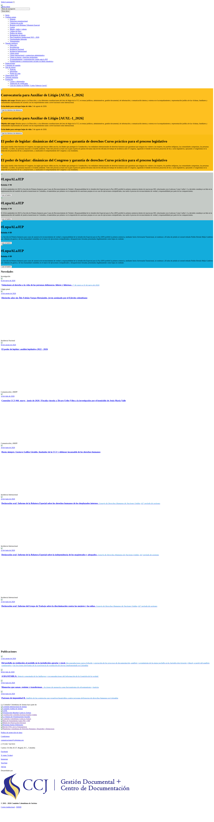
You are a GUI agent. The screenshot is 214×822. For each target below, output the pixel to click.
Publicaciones (10, 63)
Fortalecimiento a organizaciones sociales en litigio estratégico (31, 61)
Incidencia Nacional (17, 49)
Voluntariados (15, 41)
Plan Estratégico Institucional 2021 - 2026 (24, 37)
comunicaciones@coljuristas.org (12, 740)
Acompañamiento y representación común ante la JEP (29, 59)
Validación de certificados (19, 83)
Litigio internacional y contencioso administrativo (27, 55)
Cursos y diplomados (17, 81)
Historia (12, 19)
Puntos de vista (15, 73)
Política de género (16, 33)
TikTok (3, 767)
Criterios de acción (16, 23)
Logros (12, 27)
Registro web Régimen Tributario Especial (25, 25)
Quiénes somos (10, 17)
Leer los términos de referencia (12, 110)
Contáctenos (5, 736)
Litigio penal (14, 53)
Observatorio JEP (11, 75)
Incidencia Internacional (18, 51)
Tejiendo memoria (11, 77)
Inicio (7, 15)
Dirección (13, 45)
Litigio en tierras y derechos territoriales (24, 57)
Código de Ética (15, 31)
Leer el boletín (6, 195)
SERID (18, 807)
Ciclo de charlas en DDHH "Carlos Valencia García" (28, 85)
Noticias (13, 69)
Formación (9, 79)
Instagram (4, 759)
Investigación (14, 47)
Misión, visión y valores (18, 29)
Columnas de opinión (12, 65)
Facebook (4, 752)
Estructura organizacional (19, 21)
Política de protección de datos (11, 733)
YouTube (4, 763)
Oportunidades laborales (18, 39)
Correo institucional (8, 807)
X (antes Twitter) (7, 755)
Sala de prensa (10, 67)
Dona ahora (5, 7)
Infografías (13, 71)
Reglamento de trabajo (18, 35)
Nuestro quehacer (11, 43)
